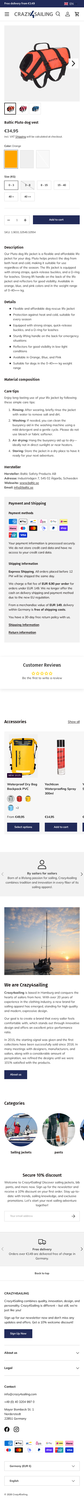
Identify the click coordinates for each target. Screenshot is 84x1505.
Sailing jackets (21, 1152)
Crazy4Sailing (20, 1494)
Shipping (20, 136)
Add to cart (56, 219)
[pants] (58, 1129)
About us (15, 1074)
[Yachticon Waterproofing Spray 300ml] (61, 756)
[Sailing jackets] (21, 1129)
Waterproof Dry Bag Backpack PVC (22, 786)
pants (58, 1152)
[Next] (73, 63)
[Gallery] (42, 70)
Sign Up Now (18, 1333)
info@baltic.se (23, 487)
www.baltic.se (29, 483)
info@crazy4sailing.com (20, 1394)
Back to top (42, 1273)
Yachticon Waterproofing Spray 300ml (60, 788)
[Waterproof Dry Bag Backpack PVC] (23, 756)
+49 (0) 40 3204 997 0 (19, 1402)
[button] (71, 3)
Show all (74, 722)
